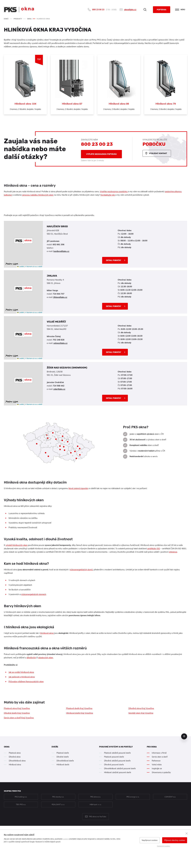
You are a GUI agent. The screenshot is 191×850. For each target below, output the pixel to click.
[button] (23, 241)
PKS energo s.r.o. (132, 797)
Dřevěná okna (14, 757)
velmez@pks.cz (60, 343)
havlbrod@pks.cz (61, 251)
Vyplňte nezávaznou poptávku (101, 154)
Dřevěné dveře (63, 757)
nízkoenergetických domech (33, 594)
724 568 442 (58, 385)
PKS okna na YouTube (97, 817)
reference (173, 552)
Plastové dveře (63, 753)
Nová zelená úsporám (78, 488)
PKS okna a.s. (95, 797)
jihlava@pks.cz (60, 297)
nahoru (184, 736)
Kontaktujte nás (108, 195)
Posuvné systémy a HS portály (116, 747)
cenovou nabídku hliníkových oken (37, 195)
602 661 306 (58, 244)
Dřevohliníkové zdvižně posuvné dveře (120, 768)
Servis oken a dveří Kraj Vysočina (19, 717)
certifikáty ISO (153, 548)
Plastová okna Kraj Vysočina (17, 708)
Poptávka (161, 10)
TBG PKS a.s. (21, 804)
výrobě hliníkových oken (17, 545)
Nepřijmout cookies (149, 840)
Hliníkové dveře (63, 764)
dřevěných (31, 657)
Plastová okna (15, 753)
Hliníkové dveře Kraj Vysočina (79, 713)
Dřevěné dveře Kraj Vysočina (17, 713)
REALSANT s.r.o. (58, 804)
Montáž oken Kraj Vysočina (141, 713)
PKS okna (152, 747)
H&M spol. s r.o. (95, 804)
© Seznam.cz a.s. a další (33, 266)
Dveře (55, 747)
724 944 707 (58, 294)
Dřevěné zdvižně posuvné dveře (117, 761)
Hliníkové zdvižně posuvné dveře (117, 772)
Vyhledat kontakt (158, 153)
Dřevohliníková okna (17, 761)
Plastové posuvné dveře (114, 757)
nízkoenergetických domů (81, 569)
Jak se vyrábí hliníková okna (21, 672)
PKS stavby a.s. (58, 797)
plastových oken (45, 657)
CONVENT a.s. (170, 797)
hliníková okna (47, 633)
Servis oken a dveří (159, 757)
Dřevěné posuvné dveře (114, 764)
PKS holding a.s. (21, 797)
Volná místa (157, 764)
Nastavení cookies (163, 846)
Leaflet (21, 266)
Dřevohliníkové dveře (65, 761)
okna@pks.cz (130, 9)
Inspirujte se (157, 768)
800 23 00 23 (98, 9)
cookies (65, 839)
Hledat (145, 9)
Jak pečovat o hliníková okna (22, 677)
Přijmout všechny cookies (174, 840)
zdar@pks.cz (59, 389)
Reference (156, 761)
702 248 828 (58, 340)
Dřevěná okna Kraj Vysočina (141, 708)
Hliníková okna (15, 764)
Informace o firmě (159, 753)
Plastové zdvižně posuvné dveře (117, 753)
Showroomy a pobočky (161, 772)
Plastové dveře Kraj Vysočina (79, 708)
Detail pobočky (113, 260)
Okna (6, 747)
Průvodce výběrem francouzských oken (26, 681)
